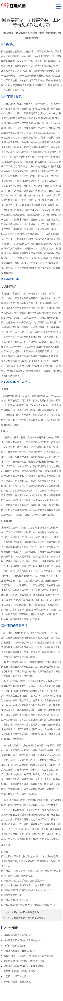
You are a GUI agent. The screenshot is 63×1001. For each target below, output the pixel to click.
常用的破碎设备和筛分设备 (25, 912)
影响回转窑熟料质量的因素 (17, 981)
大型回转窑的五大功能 (15, 976)
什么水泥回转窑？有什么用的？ (19, 950)
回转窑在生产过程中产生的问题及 (29, 918)
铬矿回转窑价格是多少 (15, 945)
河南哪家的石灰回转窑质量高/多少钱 (22, 940)
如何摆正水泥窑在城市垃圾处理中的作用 (24, 966)
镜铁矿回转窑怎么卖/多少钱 (18, 935)
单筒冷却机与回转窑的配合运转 (19, 971)
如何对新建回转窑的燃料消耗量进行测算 (24, 961)
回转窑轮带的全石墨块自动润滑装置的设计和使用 (28, 956)
